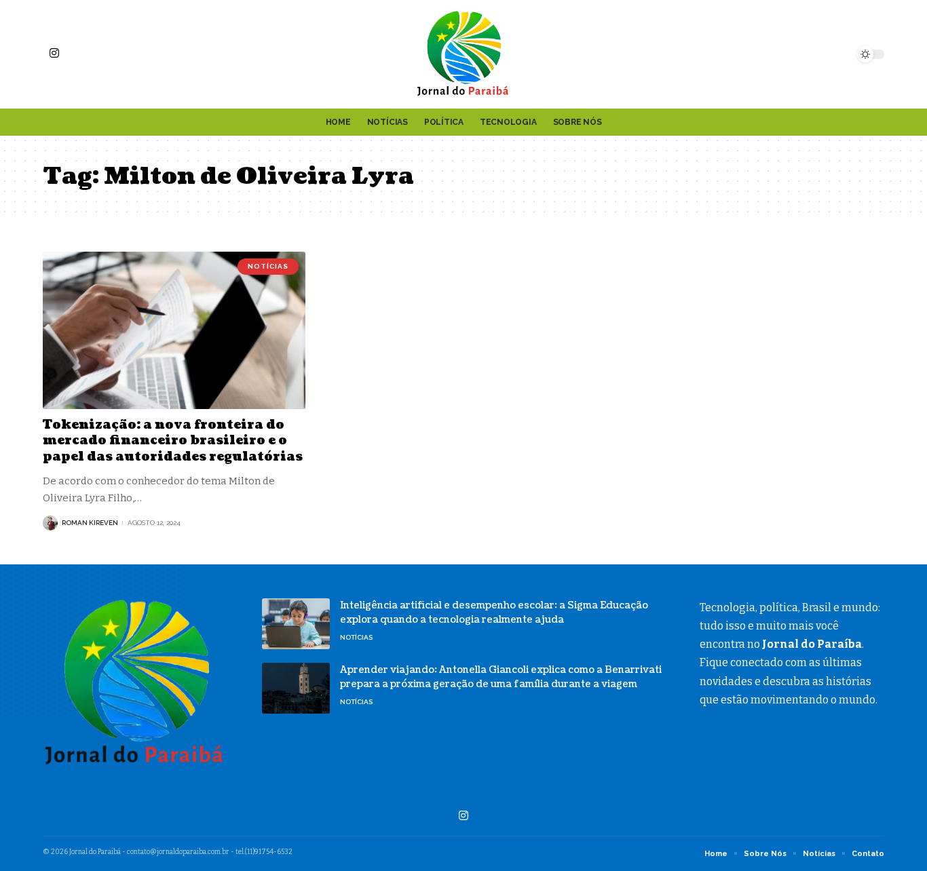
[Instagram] (54, 52)
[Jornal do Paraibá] (463, 54)
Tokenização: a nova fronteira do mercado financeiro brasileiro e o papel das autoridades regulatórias (173, 441)
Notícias (268, 266)
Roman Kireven (90, 522)
